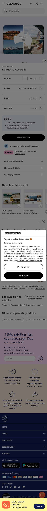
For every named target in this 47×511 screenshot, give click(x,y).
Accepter (24, 275)
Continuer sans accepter (13, 243)
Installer (39, 506)
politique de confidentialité (29, 260)
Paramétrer (23, 267)
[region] (23, 255)
